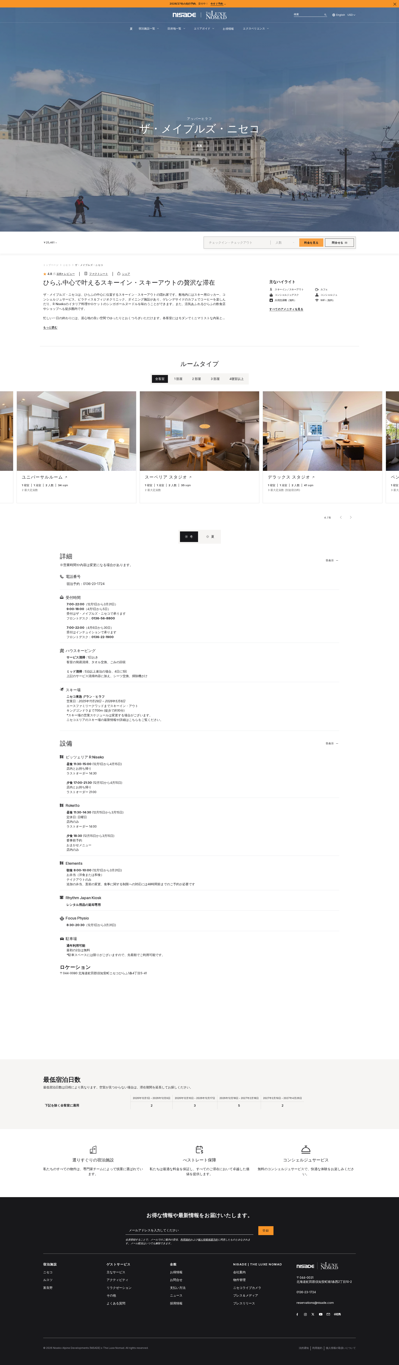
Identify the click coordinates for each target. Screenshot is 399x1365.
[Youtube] (321, 1315)
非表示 (330, 560)
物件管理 (239, 1280)
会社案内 (239, 1272)
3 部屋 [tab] (215, 379)
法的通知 (304, 1347)
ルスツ (48, 1280)
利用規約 (317, 1347)
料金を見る (311, 242)
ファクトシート (98, 273)
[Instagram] (306, 1315)
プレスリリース (244, 1303)
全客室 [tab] (160, 379)
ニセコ (48, 1272)
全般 (173, 1264)
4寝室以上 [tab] (236, 379)
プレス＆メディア (245, 1295)
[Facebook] (299, 1315)
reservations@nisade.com (315, 1303)
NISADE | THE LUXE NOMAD (257, 1264)
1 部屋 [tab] (178, 379)
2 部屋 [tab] (196, 379)
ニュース (176, 1295)
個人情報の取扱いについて (341, 1347)
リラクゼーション (119, 1288)
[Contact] (328, 1314)
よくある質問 (116, 1303)
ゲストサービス (119, 1264)
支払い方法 (178, 1288)
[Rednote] (338, 1315)
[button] (27, 437)
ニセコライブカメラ (247, 1288)
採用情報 (176, 1303)
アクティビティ (117, 1280)
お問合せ (176, 1280)
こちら (133, 720)
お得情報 (228, 28)
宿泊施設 (50, 1264)
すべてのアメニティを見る (286, 309)
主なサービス (116, 1272)
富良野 (48, 1288)
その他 (111, 1295)
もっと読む (50, 327)
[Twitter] (314, 1315)
